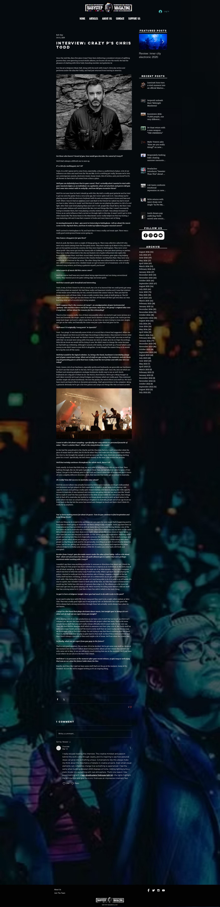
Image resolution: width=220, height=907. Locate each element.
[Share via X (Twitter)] (64, 699)
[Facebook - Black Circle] (146, 235)
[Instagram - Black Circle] (151, 235)
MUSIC (58, 691)
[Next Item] (163, 42)
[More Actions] (130, 748)
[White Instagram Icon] (158, 890)
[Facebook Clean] (148, 890)
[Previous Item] (143, 42)
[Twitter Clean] (153, 890)
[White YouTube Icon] (163, 890)
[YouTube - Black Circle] (161, 235)
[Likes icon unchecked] (64, 783)
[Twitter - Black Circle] (156, 235)
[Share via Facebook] (57, 699)
